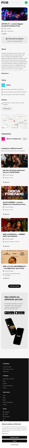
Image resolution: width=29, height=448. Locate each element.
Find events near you (8, 369)
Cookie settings (14, 444)
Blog (4, 381)
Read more (4, 73)
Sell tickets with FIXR (8, 379)
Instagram (7, 412)
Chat (4, 395)
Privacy (5, 388)
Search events (16, 2)
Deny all (14, 441)
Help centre (6, 371)
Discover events (7, 367)
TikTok (6, 414)
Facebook (7, 416)
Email (4, 400)
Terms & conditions (8, 385)
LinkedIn (7, 421)
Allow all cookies (14, 437)
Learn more (4, 433)
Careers (5, 383)
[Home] (4, 2)
